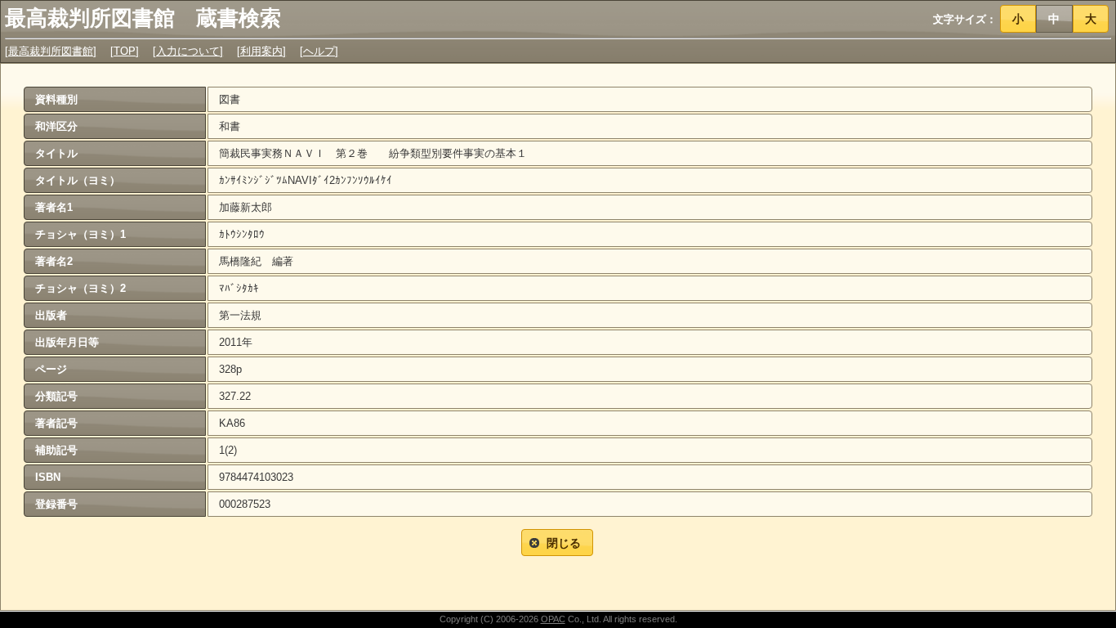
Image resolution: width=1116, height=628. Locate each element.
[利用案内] (261, 51)
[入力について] (188, 51)
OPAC (553, 619)
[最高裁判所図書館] (50, 51)
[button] (1018, 18)
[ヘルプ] (319, 51)
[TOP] (124, 51)
